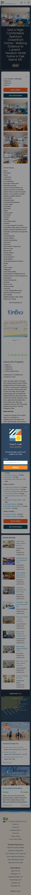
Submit (15, 467)
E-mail (5, 459)
